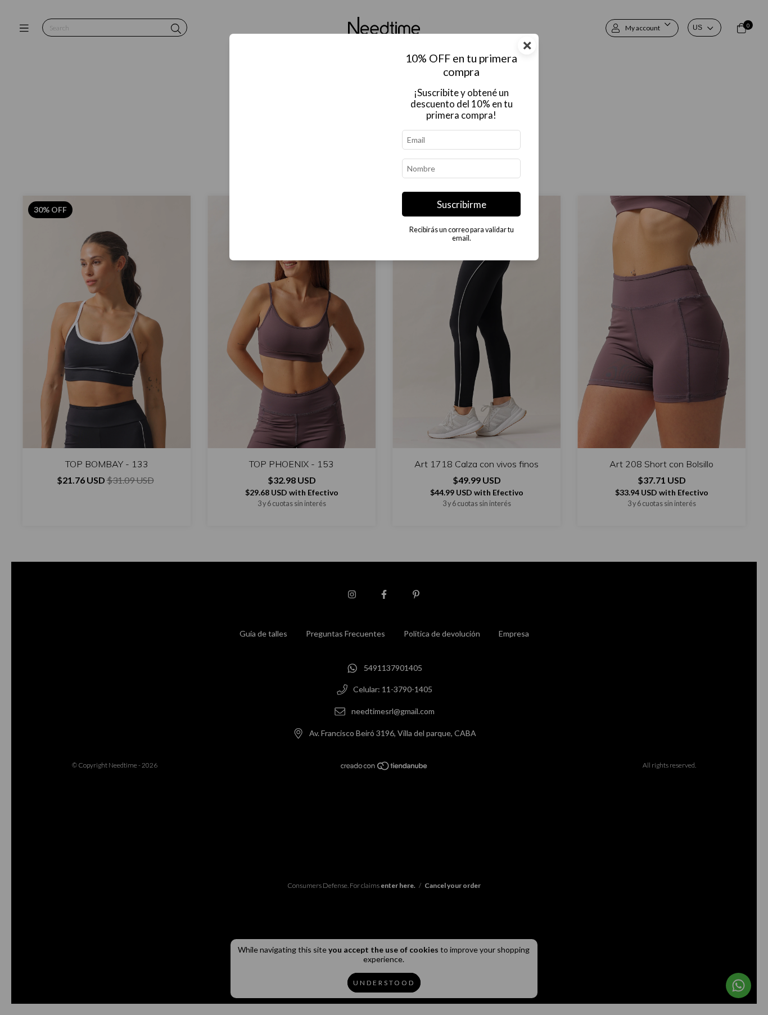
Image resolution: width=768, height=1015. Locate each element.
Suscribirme (461, 204)
